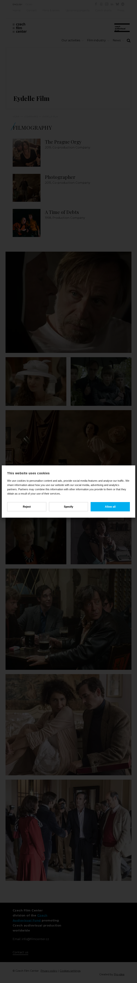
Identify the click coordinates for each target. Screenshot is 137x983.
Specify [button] (68, 506)
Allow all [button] (110, 506)
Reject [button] (27, 506)
